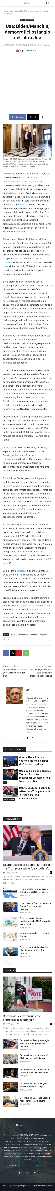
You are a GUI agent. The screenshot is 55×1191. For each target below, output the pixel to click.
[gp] (18, 50)
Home (5, 11)
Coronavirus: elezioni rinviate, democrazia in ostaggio (22, 1018)
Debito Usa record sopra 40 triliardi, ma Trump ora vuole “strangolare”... (26, 866)
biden (13, 635)
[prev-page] (5, 805)
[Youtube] (35, 1173)
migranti (43, 635)
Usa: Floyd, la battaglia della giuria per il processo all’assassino (41, 672)
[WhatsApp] (26, 653)
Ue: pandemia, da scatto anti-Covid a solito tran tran (14, 672)
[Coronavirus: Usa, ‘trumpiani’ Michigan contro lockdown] (10, 1059)
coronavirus (23, 635)
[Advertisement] (27, 84)
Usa (11, 11)
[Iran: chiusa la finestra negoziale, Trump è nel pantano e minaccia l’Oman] (10, 907)
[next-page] (9, 805)
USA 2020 (29, 20)
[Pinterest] (19, 653)
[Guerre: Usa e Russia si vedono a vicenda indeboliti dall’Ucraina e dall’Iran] (10, 761)
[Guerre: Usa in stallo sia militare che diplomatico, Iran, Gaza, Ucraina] (10, 951)
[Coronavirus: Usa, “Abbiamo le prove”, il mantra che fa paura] (10, 1073)
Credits (49, 1185)
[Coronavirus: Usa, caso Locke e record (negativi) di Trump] (10, 1101)
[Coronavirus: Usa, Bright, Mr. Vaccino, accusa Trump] (10, 1087)
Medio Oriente (9, 799)
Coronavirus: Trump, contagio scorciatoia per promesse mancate (34, 1043)
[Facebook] (6, 653)
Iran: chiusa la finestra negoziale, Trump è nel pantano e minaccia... (36, 906)
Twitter (29, 732)
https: (28, 694)
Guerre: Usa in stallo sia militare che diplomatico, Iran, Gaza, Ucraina (35, 950)
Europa (6, 765)
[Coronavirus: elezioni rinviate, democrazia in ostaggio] (27, 994)
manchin (34, 635)
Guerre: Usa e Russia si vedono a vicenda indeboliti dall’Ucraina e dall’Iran (34, 761)
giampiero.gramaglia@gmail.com (31, 1165)
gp (23, 51)
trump (6, 639)
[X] (13, 653)
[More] (43, 117)
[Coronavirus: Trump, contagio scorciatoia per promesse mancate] (10, 1044)
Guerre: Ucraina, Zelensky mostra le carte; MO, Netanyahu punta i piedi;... (35, 921)
